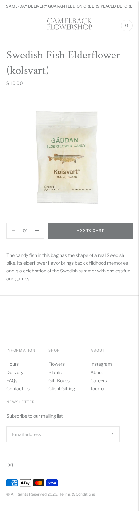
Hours (12, 364)
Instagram (101, 364)
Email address (26, 426)
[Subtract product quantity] (37, 231)
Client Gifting (61, 388)
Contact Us (18, 388)
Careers (99, 380)
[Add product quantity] (13, 231)
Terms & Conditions (77, 494)
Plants (55, 372)
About (97, 372)
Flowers (56, 364)
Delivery (14, 372)
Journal (98, 388)
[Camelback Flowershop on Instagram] (10, 465)
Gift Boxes (59, 380)
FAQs (11, 380)
